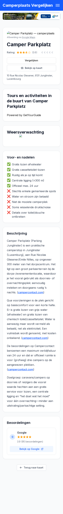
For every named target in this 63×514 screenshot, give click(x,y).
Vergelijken (31, 60)
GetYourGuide (32, 115)
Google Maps (28, 37)
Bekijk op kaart (33, 68)
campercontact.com (30, 292)
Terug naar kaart (33, 467)
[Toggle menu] (57, 5)
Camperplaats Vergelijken (28, 5)
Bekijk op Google (29, 448)
